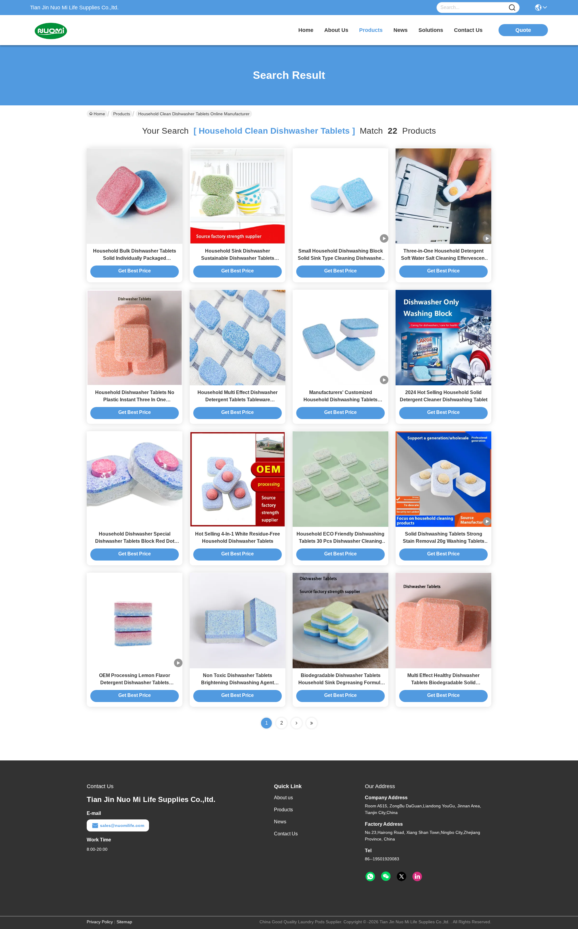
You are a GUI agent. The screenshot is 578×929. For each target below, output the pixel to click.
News (280, 821)
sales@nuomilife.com (122, 825)
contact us (468, 30)
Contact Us (286, 833)
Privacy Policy (100, 921)
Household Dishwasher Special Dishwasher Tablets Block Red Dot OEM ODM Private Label (134, 541)
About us (283, 797)
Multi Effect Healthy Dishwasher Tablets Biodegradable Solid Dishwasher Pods (443, 682)
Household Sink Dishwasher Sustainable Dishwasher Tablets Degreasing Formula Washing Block (238, 258)
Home (305, 30)
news (400, 30)
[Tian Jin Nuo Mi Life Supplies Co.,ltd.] (63, 30)
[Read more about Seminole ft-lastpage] (311, 723)
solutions (430, 30)
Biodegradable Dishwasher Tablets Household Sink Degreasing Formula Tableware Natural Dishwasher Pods (340, 682)
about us (336, 30)
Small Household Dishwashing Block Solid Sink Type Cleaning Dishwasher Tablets (340, 258)
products (371, 30)
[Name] (512, 7)
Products (121, 113)
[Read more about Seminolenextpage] (296, 723)
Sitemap (124, 921)
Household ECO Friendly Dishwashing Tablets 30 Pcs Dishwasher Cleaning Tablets (340, 541)
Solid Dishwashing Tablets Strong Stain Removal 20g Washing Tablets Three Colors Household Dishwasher (443, 541)
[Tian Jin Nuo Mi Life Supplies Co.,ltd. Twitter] (401, 876)
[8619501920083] (370, 876)
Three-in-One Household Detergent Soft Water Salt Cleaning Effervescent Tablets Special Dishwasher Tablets (443, 258)
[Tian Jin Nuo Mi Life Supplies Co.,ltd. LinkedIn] (417, 876)
